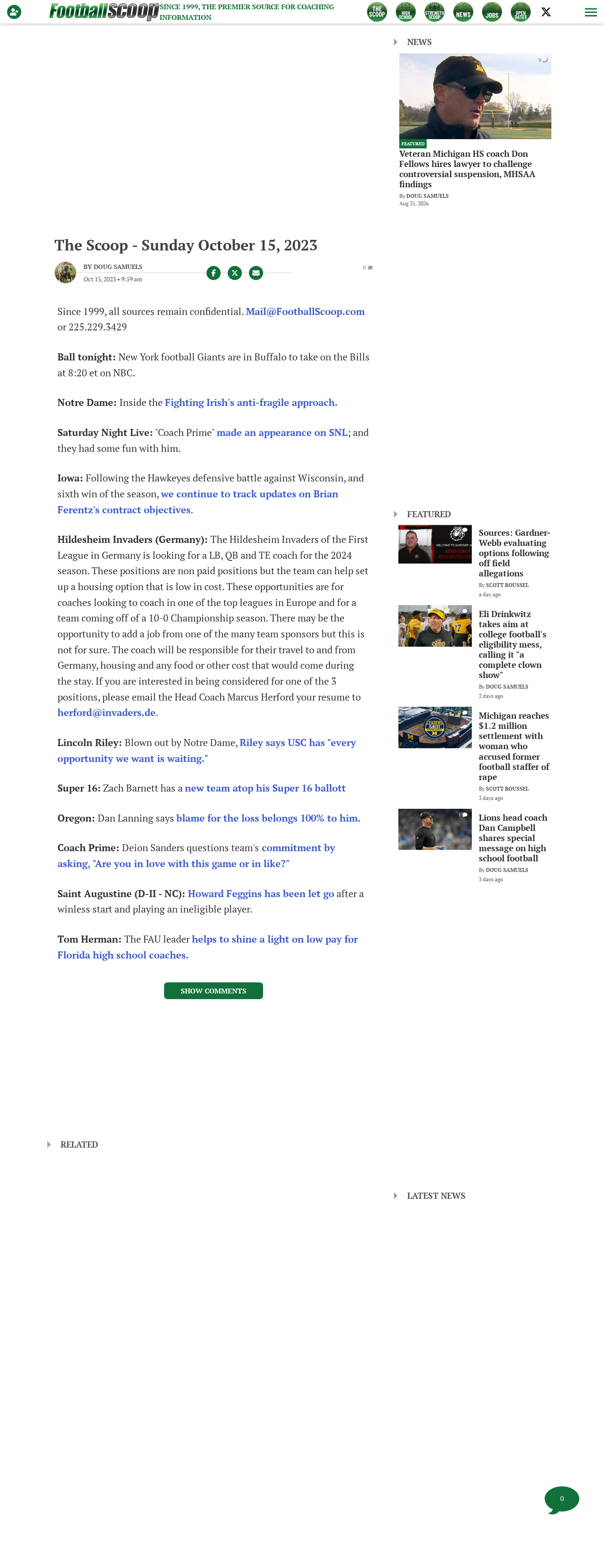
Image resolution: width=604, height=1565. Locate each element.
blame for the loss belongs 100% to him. (268, 818)
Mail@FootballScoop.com (305, 311)
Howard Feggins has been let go (261, 893)
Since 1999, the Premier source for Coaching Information (247, 12)
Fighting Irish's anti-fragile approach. (251, 402)
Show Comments (213, 991)
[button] (590, 12)
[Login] (16, 12)
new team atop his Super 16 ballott (265, 788)
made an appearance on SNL (282, 432)
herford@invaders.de (106, 712)
